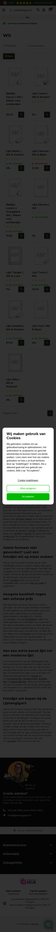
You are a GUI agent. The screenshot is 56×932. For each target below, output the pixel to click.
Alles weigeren (28, 488)
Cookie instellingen (28, 480)
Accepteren (28, 496)
